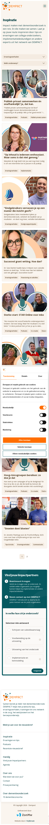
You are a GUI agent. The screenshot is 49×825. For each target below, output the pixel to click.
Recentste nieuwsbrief (13, 748)
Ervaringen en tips (11, 740)
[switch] (42, 414)
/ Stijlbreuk (29, 821)
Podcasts (7, 744)
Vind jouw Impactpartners (14, 760)
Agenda (6, 764)
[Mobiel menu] (44, 6)
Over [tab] (40, 376)
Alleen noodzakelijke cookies (24, 454)
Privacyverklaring (10, 785)
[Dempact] (12, 6)
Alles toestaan (24, 440)
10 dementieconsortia (12, 797)
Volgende (37, 671)
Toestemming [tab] (8, 376)
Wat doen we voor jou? (13, 776)
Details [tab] (24, 376)
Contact (6, 781)
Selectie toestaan (24, 447)
